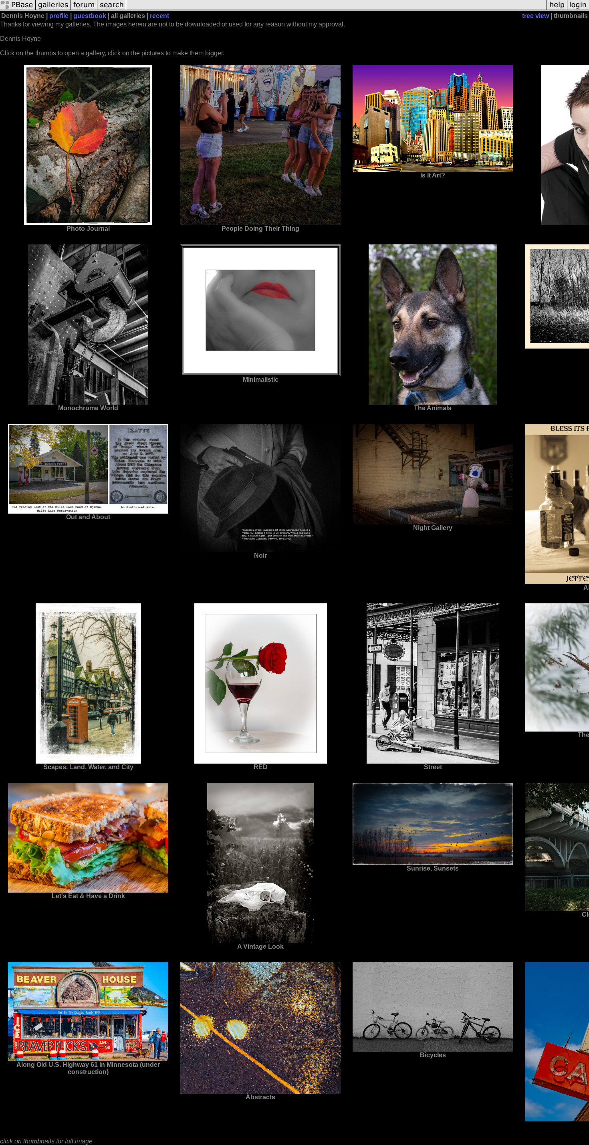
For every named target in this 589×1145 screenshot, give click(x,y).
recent (159, 15)
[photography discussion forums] (84, 9)
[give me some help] (557, 9)
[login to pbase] (578, 9)
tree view (535, 15)
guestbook (89, 15)
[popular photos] (336, 9)
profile (59, 15)
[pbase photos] (18, 9)
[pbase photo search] (111, 9)
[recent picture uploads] (53, 9)
